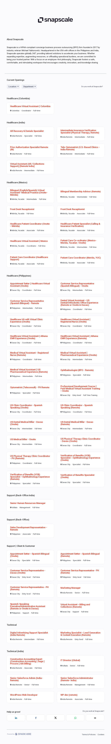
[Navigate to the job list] (55, 31)
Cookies (101, 734)
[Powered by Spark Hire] (19, 734)
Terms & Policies (89, 734)
